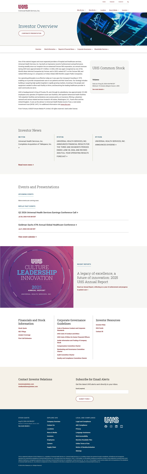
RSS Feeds (99, 328)
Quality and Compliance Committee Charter (72, 358)
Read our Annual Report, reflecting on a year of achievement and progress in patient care (102, 288)
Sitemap (78, 451)
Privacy (78, 429)
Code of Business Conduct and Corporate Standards (71, 329)
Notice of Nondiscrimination (85, 447)
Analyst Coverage (24, 335)
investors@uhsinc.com (26, 384)
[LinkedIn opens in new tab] (116, 426)
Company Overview (53, 421)
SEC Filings (22, 332)
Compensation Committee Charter (69, 346)
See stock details (98, 89)
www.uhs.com (65, 104)
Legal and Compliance (83, 421)
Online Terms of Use (83, 443)
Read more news (26, 164)
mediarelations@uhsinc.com (28, 386)
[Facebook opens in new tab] (106, 426)
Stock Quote (22, 328)
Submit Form (84, 399)
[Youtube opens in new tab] (121, 426)
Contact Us (51, 425)
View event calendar (27, 236)
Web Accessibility (82, 436)
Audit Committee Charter (65, 355)
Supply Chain (51, 447)
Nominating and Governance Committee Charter (71, 350)
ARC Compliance (81, 425)
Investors (50, 436)
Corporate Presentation (31, 33)
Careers (49, 443)
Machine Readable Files (84, 440)
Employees (51, 440)
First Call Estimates (25, 338)
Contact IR (99, 331)
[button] (128, 2)
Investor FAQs (100, 325)
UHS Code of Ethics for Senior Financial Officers (73, 337)
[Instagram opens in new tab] (111, 426)
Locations (50, 429)
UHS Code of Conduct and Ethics (68, 334)
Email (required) (80, 388)
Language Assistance (83, 432)
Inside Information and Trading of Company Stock (72, 342)
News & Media (52, 432)
